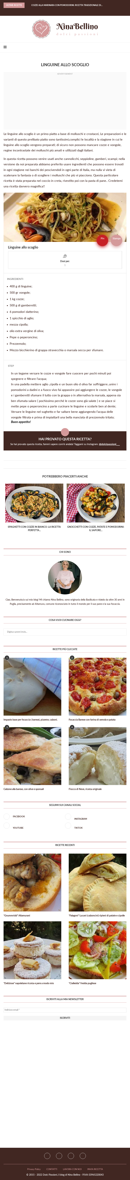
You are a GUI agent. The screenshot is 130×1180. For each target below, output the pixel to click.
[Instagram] (59, 1156)
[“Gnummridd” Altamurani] (32, 882)
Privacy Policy (34, 1169)
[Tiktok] (83, 1156)
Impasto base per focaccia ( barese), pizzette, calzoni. (31, 720)
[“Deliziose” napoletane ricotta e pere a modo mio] (32, 950)
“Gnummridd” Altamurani (17, 916)
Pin (102, 238)
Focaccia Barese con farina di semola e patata (92, 720)
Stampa (117, 238)
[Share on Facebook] (63, 464)
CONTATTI (51, 1169)
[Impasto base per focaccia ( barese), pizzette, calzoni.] (32, 687)
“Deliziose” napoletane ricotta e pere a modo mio (29, 983)
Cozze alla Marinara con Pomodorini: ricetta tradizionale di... (67, 5)
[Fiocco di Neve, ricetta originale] (97, 756)
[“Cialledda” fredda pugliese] (97, 950)
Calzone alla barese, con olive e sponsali (24, 789)
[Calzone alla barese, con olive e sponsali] (32, 756)
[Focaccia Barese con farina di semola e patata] (97, 687)
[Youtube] (71, 1156)
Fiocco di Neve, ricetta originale (85, 789)
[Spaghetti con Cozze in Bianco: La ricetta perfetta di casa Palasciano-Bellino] (34, 503)
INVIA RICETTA (95, 1169)
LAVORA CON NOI (72, 1169)
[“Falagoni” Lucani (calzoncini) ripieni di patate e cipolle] (97, 882)
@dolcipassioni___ (109, 444)
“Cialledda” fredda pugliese (82, 983)
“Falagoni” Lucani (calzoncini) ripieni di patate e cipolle (97, 916)
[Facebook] (61, 11)
